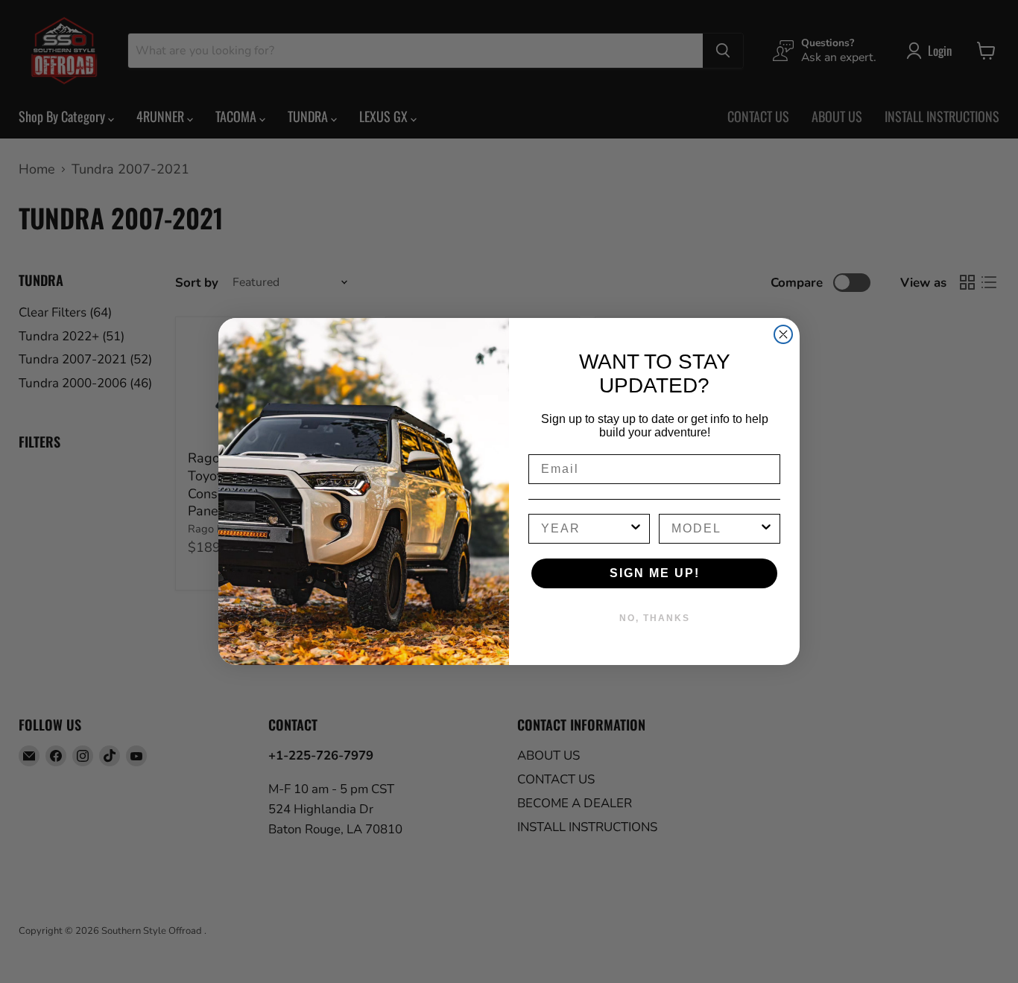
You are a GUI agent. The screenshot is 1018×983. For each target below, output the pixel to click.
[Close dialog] (783, 334)
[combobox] (584, 529)
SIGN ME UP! (655, 573)
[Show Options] (635, 529)
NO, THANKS (654, 618)
